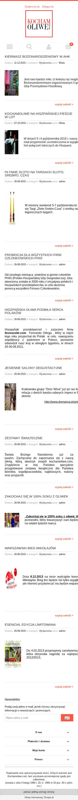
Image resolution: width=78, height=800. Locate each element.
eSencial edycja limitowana (30, 624)
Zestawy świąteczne (23, 438)
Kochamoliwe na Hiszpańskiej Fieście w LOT (38, 115)
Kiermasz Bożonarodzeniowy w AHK (37, 56)
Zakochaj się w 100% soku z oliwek (36, 496)
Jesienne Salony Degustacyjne (33, 368)
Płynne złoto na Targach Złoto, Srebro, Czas (34, 173)
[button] (10, 46)
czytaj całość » (64, 104)
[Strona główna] (39, 23)
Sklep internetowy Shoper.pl (39, 797)
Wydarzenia (45, 62)
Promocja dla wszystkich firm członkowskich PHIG (33, 256)
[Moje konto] (49, 46)
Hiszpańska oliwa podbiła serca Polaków (34, 311)
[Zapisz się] (67, 717)
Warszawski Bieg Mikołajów (30, 548)
